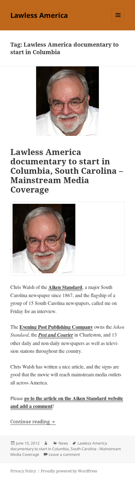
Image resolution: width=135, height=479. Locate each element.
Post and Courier (55, 334)
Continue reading (33, 421)
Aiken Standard (65, 287)
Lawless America (39, 15)
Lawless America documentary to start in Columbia (58, 445)
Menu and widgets (118, 21)
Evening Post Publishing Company (56, 326)
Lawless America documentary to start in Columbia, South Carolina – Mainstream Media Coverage (66, 170)
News (63, 443)
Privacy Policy (23, 471)
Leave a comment (64, 454)
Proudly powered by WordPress (69, 471)
